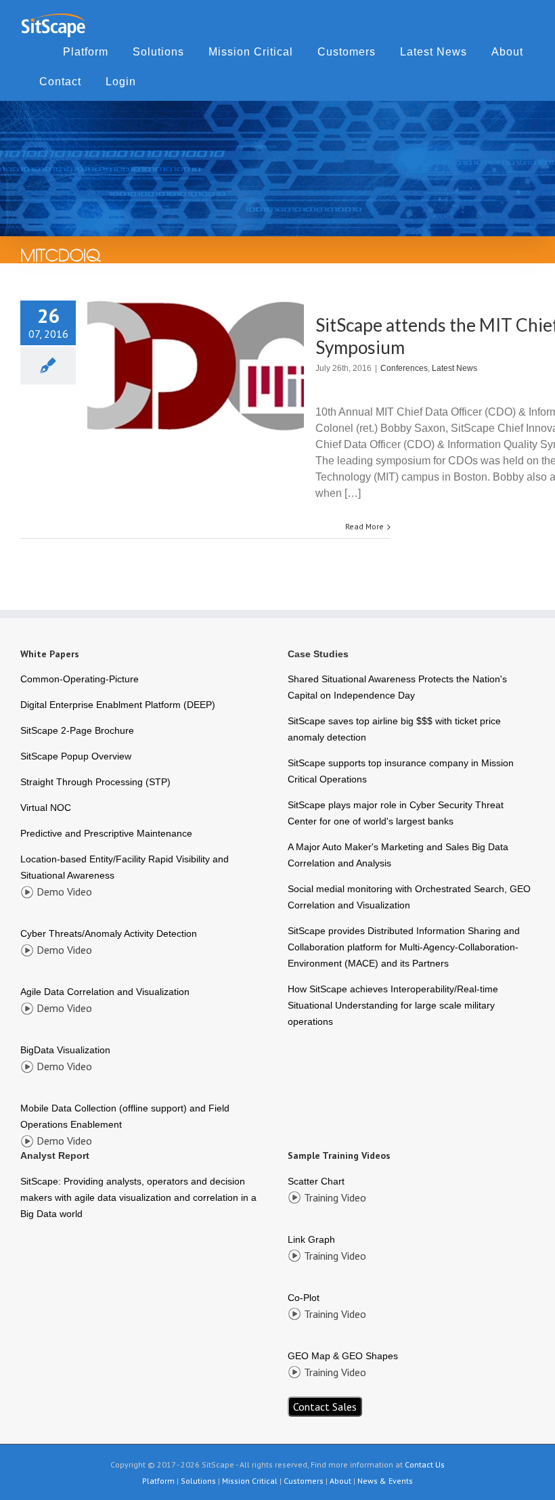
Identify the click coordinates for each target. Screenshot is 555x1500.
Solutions (158, 52)
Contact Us (425, 1464)
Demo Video (64, 891)
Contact (60, 81)
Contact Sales (325, 1406)
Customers (346, 52)
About (507, 52)
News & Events (385, 1481)
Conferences (404, 368)
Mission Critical (250, 52)
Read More (364, 526)
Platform (85, 52)
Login (121, 81)
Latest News (433, 52)
